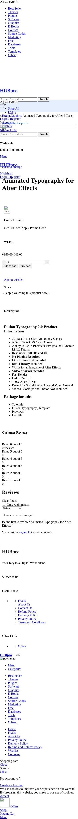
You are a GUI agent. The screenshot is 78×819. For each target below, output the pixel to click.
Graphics (17, 115)
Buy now (25, 266)
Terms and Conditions (32, 622)
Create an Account (11, 785)
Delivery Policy (28, 615)
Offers (22, 646)
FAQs (22, 600)
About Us (24, 604)
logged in (24, 532)
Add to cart (10, 266)
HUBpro (9, 90)
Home (6, 115)
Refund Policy (27, 611)
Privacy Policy (27, 618)
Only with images (18, 504)
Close (3, 764)
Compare (14, 754)
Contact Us (25, 608)
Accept (4, 796)
